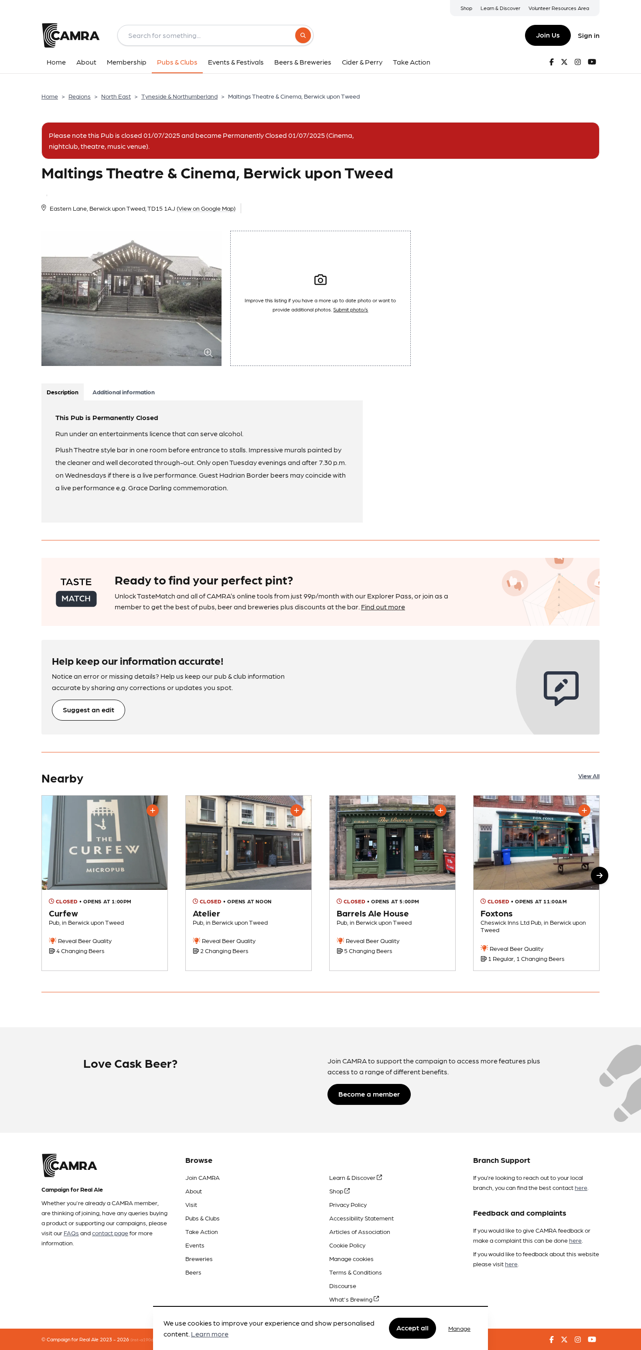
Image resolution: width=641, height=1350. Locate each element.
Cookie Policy (347, 1244)
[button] (599, 875)
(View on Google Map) (206, 208)
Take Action (201, 1231)
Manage (459, 1328)
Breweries (199, 1258)
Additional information (123, 391)
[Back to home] (70, 35)
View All (589, 775)
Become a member (369, 1094)
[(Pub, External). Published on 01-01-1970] (536, 883)
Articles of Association (359, 1231)
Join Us (548, 35)
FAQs (71, 1232)
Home (49, 95)
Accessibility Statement (361, 1217)
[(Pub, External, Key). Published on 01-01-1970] (248, 883)
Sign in (589, 35)
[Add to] (153, 810)
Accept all (412, 1328)
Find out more (383, 606)
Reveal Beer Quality (84, 940)
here (581, 1187)
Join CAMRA (202, 1177)
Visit (191, 1204)
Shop (466, 8)
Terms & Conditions (355, 1271)
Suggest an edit (88, 709)
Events (195, 1244)
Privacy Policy (348, 1204)
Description (62, 391)
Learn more (209, 1334)
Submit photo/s (350, 309)
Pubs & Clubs (202, 1217)
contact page (110, 1232)
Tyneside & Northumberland (179, 95)
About (193, 1190)
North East (116, 95)
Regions (79, 95)
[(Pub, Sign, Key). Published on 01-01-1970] (104, 883)
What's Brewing (351, 1298)
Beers (193, 1271)
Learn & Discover (500, 8)
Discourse (342, 1285)
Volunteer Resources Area (558, 8)
